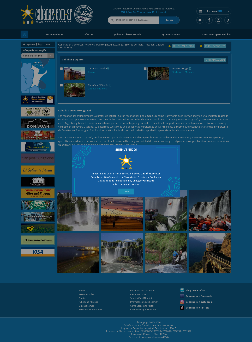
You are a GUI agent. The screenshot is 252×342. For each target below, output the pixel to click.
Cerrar (126, 191)
